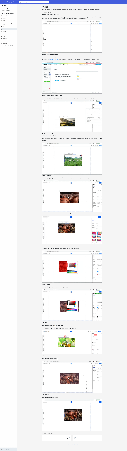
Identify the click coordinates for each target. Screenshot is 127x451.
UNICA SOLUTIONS (73, 445)
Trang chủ (122, 2)
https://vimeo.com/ (53, 59)
